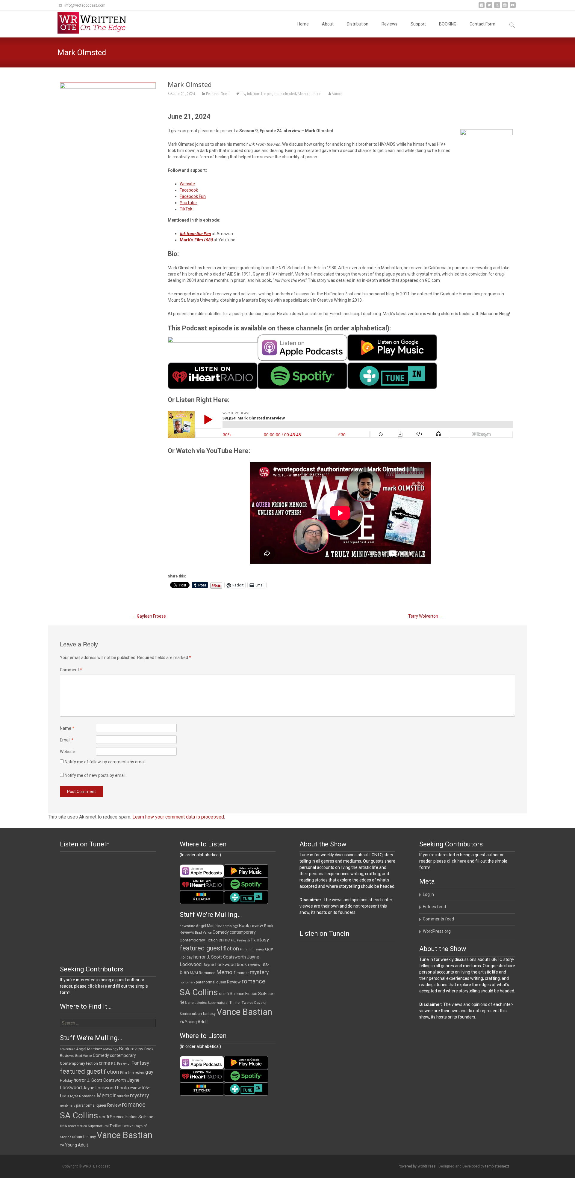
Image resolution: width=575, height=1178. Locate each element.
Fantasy (260, 940)
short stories (197, 1003)
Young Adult (196, 1021)
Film (243, 949)
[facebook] (482, 7)
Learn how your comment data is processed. (178, 817)
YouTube (188, 202)
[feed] (497, 7)
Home (303, 24)
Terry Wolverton (425, 616)
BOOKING (447, 24)
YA (182, 1022)
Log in (428, 894)
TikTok (186, 209)
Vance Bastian (244, 1012)
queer (221, 982)
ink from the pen (260, 94)
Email (66, 740)
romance (253, 981)
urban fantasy (204, 1013)
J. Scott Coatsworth (226, 957)
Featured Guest (218, 94)
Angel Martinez (209, 925)
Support (418, 24)
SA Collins (199, 992)
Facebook (189, 190)
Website (187, 183)
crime (224, 940)
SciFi (262, 993)
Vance (336, 94)
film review (256, 949)
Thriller (235, 1002)
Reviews (389, 24)
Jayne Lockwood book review (231, 964)
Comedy (221, 932)
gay (269, 949)
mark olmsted (285, 94)
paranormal (205, 982)
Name (67, 728)
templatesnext (497, 1166)
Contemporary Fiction (199, 940)
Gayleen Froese (149, 616)
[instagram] (505, 7)
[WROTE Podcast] (94, 23)
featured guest (201, 948)
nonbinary (187, 982)
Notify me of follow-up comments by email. (105, 761)
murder (243, 973)
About (328, 24)
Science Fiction (243, 993)
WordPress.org (437, 931)
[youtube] (513, 7)
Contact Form (482, 24)
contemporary (243, 932)
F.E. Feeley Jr (240, 940)
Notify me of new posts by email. (95, 775)
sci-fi (224, 993)
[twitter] (489, 7)
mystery (259, 972)
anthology (230, 926)
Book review (251, 925)
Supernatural (218, 1003)
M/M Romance (202, 973)
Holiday (186, 957)
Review (234, 982)
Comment (71, 669)
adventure (187, 926)
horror (199, 957)
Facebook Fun (193, 196)
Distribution (357, 24)
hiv (242, 94)
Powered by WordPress (417, 1166)
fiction (231, 948)
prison (316, 94)
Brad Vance (203, 933)
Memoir (304, 94)
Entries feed (434, 906)
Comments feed (438, 919)
